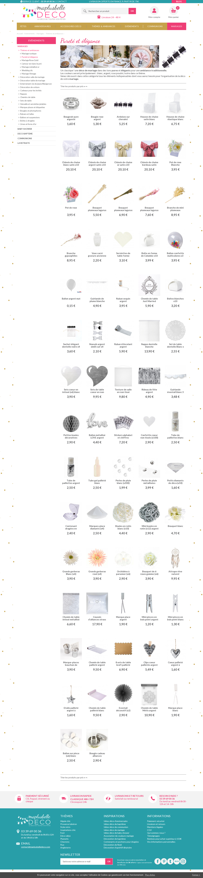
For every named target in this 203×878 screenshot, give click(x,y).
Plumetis (64, 839)
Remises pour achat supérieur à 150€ (164, 839)
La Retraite (24, 143)
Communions (155, 26)
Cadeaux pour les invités (30, 90)
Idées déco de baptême (115, 824)
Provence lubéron (68, 824)
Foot (62, 833)
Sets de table (26, 100)
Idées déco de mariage (114, 830)
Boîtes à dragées (27, 121)
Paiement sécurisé (37, 795)
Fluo (62, 844)
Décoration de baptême (115, 839)
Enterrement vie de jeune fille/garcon (36, 84)
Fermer (195, 875)
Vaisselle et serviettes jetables (33, 104)
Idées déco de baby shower (116, 833)
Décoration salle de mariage (32, 77)
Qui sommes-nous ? (156, 833)
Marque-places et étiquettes (32, 107)
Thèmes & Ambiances (103, 26)
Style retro (65, 827)
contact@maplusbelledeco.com (35, 847)
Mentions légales (155, 827)
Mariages (176, 26)
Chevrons (64, 841)
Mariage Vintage (29, 73)
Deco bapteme (25, 133)
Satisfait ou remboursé (126, 798)
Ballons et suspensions (30, 117)
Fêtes (23, 26)
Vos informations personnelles (161, 841)
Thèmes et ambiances (54, 33)
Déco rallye (65, 836)
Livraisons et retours (129, 795)
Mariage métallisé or (30, 67)
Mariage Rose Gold (30, 60)
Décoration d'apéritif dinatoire (118, 847)
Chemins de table (27, 97)
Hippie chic (65, 821)
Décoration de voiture (29, 87)
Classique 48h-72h (82, 799)
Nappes (23, 94)
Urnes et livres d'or (28, 124)
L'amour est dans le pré (31, 64)
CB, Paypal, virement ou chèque (38, 800)
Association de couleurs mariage (119, 836)
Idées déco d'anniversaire (116, 821)
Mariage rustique (29, 53)
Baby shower (25, 129)
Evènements (132, 26)
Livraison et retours (156, 824)
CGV (149, 830)
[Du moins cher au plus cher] (86, 86)
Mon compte (154, 17)
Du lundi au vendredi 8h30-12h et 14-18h (173, 802)
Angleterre (65, 847)
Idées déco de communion (116, 827)
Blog (179, 1)
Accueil (20, 33)
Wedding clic (27, 70)
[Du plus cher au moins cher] (84, 86)
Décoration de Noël (113, 844)
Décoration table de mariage (32, 80)
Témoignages (153, 836)
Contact (61, 1)
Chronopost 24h (78, 801)
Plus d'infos (150, 875)
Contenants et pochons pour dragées (121, 841)
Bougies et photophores (30, 111)
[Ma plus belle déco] (43, 12)
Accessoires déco (70, 26)
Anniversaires (42, 26)
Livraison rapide (81, 795)
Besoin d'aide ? (168, 795)
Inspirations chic (68, 830)
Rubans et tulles (27, 114)
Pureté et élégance (30, 57)
